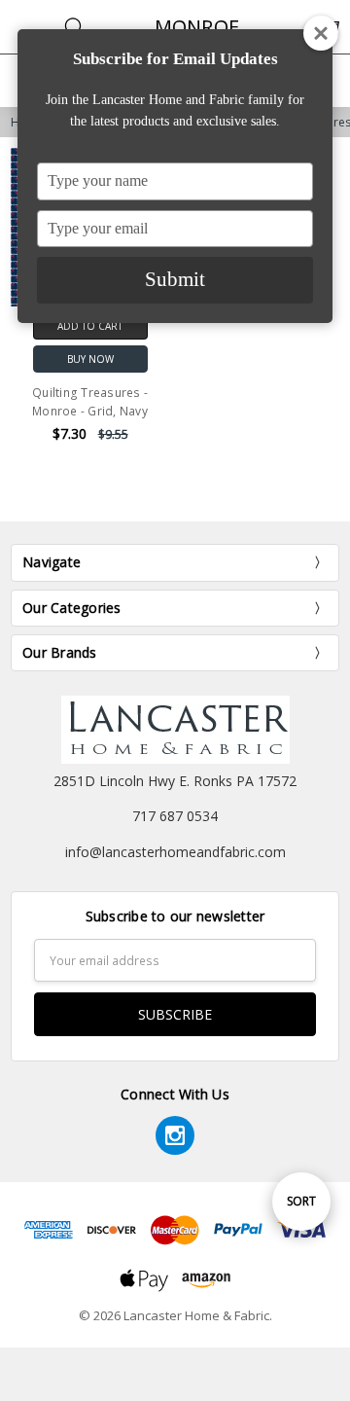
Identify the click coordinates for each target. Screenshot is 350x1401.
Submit (175, 279)
